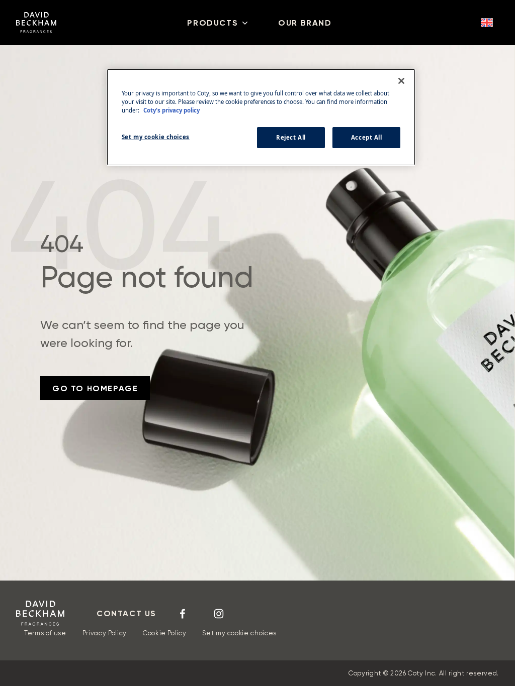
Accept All (366, 137)
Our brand (304, 23)
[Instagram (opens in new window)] (219, 614)
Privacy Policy (104, 633)
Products (212, 23)
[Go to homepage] (40, 613)
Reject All (291, 137)
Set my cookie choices (239, 633)
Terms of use (45, 633)
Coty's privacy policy (171, 110)
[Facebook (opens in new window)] (183, 614)
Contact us (126, 613)
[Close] (401, 81)
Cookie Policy (164, 633)
